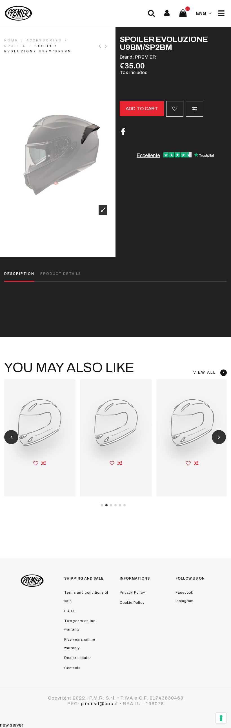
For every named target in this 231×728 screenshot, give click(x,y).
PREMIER (145, 57)
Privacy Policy (132, 593)
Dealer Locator (77, 658)
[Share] (123, 132)
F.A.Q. (69, 611)
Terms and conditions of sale (86, 597)
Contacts (72, 668)
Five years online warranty (79, 644)
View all (206, 372)
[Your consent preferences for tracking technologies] (221, 718)
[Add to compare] (194, 109)
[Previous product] (102, 46)
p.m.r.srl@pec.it (99, 703)
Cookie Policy (132, 603)
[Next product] (106, 46)
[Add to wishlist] (174, 109)
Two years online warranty (79, 625)
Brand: (127, 57)
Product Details (60, 274)
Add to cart (142, 108)
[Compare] (44, 463)
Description (19, 274)
